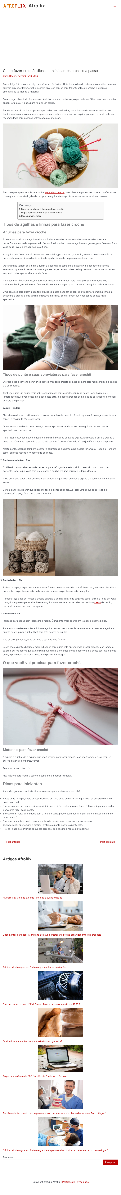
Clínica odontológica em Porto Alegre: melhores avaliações (34, 967)
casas (97, 602)
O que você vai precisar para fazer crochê (41, 212)
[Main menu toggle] (115, 6)
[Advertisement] (60, 34)
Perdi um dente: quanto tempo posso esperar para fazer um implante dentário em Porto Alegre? (54, 1113)
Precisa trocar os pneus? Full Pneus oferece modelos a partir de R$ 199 (41, 1004)
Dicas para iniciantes (31, 216)
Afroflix (36, 6)
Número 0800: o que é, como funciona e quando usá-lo (32, 897)
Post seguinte (109, 842)
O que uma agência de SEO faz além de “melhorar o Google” (35, 1076)
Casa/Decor (9, 76)
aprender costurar (54, 192)
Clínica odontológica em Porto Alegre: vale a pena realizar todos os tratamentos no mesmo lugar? (55, 1150)
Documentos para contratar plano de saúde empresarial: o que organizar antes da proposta (52, 934)
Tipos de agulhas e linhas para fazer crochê (42, 209)
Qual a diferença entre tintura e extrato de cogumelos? (32, 1041)
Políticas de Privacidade (75, 1182)
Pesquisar (8, 1157)
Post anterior (11, 842)
